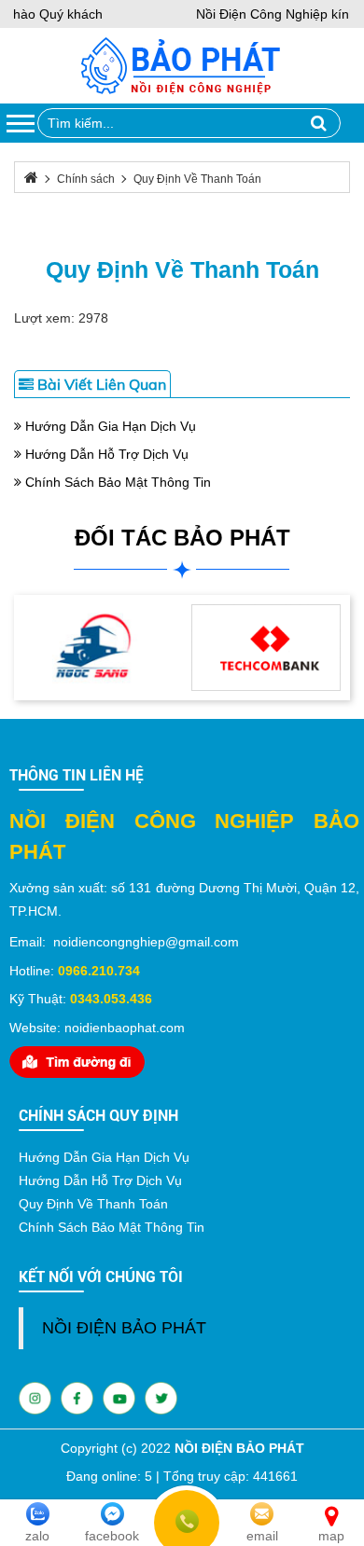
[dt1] (98, 646)
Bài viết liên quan (100, 384)
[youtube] (77, 1396)
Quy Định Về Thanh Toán (182, 269)
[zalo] (161, 1396)
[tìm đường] (77, 1061)
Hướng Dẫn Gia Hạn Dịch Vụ (108, 426)
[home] (180, 64)
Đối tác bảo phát (182, 537)
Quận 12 (330, 887)
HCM (43, 911)
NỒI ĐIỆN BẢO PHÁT (124, 1327)
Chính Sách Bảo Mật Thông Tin (116, 482)
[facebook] (119, 1396)
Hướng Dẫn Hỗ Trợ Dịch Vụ (105, 454)
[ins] (35, 1396)
